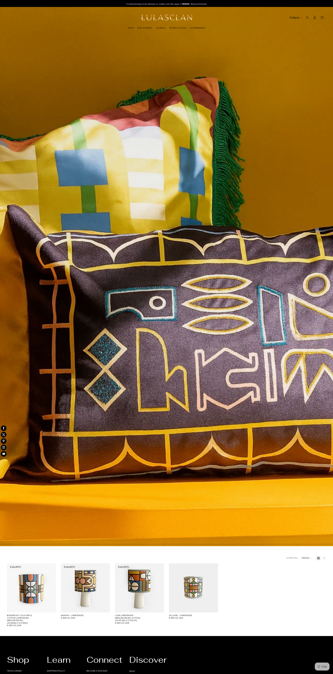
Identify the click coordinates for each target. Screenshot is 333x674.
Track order (14, 670)
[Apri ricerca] (307, 17)
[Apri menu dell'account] (314, 17)
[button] (307, 558)
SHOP (132, 671)
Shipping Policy (56, 670)
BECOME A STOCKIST (97, 670)
